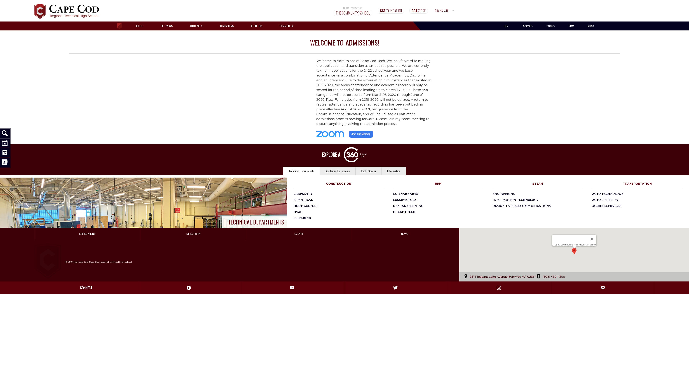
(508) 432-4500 (554, 276)
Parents (551, 26)
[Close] (591, 239)
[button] (444, 10)
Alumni (590, 26)
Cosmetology (405, 200)
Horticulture (306, 206)
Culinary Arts (405, 193)
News (404, 234)
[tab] (301, 171)
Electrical (303, 200)
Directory (193, 234)
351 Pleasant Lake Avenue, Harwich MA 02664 (503, 276)
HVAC (298, 212)
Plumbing (302, 218)
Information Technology (515, 200)
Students (528, 26)
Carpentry (303, 193)
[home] (121, 26)
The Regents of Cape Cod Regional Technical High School (102, 262)
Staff (571, 26)
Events (298, 234)
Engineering (504, 193)
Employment (87, 234)
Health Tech (404, 212)
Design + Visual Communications (522, 206)
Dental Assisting (408, 206)
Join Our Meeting (361, 134)
